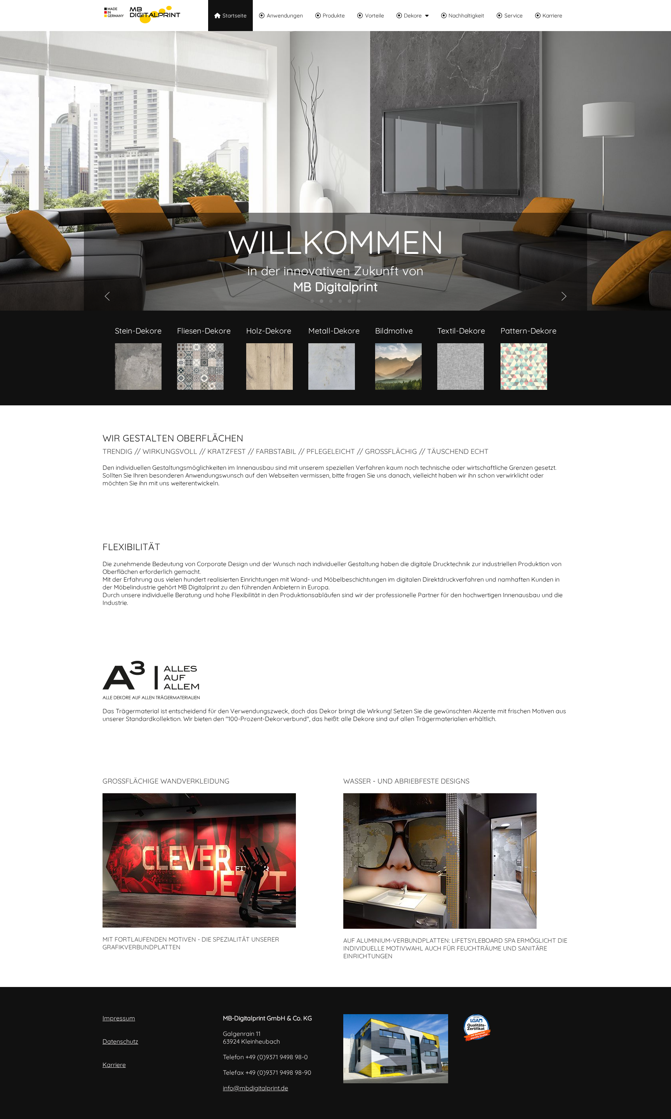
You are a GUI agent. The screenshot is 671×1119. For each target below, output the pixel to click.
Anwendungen (285, 15)
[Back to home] (141, 15)
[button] (107, 296)
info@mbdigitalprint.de (255, 1088)
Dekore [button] (413, 15)
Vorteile (374, 15)
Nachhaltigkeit (466, 15)
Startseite (235, 15)
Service (513, 15)
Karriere (552, 15)
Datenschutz (120, 1041)
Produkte (334, 15)
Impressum (119, 1018)
